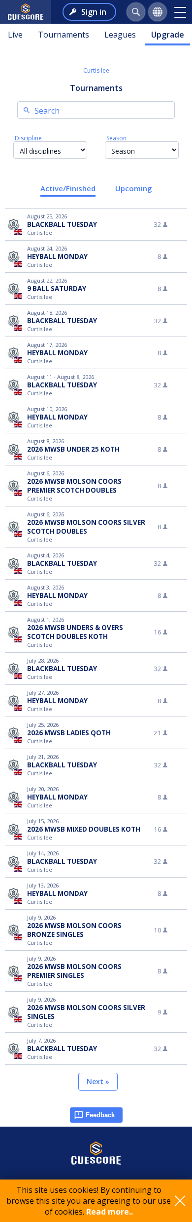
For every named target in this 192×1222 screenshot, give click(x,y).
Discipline (28, 138)
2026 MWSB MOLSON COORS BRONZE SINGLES (74, 930)
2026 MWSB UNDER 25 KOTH (73, 449)
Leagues (120, 34)
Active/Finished (68, 188)
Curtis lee (96, 70)
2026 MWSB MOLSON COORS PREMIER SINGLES (74, 971)
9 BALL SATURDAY (56, 288)
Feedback (100, 1115)
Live (15, 34)
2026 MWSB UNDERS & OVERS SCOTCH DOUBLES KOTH (75, 632)
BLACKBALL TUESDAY (62, 224)
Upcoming (133, 188)
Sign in (93, 11)
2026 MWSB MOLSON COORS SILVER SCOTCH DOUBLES (86, 527)
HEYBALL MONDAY (57, 256)
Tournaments (63, 34)
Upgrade (167, 34)
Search (47, 110)
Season (116, 138)
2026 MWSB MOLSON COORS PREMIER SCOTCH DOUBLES (74, 486)
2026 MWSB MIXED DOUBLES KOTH (83, 829)
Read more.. (109, 1211)
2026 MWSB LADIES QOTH (69, 732)
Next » (98, 1081)
